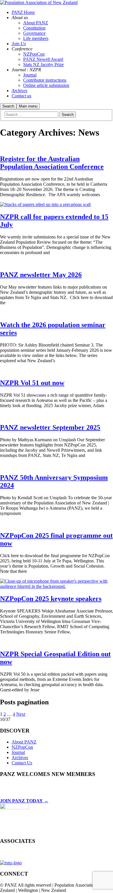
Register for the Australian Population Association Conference (52, 162)
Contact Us (22, 762)
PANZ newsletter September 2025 (50, 427)
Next (20, 714)
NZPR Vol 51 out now (32, 383)
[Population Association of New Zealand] (39, 2)
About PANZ (24, 741)
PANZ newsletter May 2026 (41, 274)
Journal (18, 752)
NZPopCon (22, 747)
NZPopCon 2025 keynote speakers (50, 598)
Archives (20, 757)
